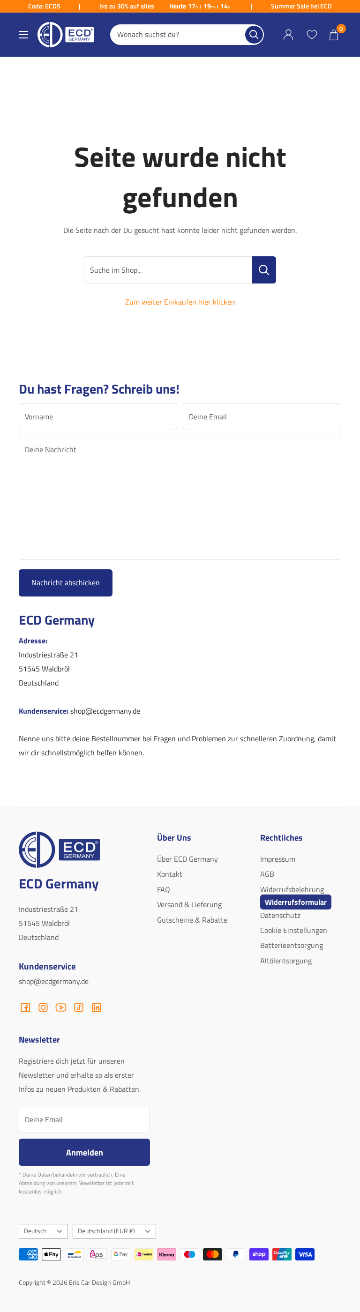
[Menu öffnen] (23, 34)
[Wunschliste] (312, 34)
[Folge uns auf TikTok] (78, 1007)
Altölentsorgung (286, 960)
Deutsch (35, 1231)
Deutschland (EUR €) (106, 1231)
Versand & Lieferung (189, 904)
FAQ (163, 889)
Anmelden (84, 1152)
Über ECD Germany (187, 859)
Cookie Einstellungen (293, 930)
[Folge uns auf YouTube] (61, 1007)
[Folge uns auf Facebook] (25, 1007)
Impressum (277, 859)
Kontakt (169, 874)
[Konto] (288, 35)
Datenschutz (280, 915)
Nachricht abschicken (65, 582)
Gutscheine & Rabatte (192, 919)
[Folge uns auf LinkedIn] (96, 1007)
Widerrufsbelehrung (292, 889)
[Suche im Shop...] (264, 269)
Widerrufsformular (296, 902)
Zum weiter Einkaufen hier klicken (180, 301)
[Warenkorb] (333, 34)
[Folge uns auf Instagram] (43, 1007)
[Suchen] (254, 35)
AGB (267, 874)
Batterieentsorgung (291, 945)
